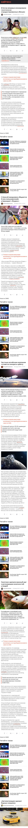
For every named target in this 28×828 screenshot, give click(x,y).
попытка (19, 441)
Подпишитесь (5, 60)
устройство (16, 723)
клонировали (23, 72)
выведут (21, 507)
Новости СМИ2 (4, 133)
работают (13, 284)
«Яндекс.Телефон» (14, 278)
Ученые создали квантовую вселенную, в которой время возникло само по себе (15, 79)
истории (24, 37)
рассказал (19, 245)
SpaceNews (21, 404)
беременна (20, 125)
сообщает (6, 84)
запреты (15, 37)
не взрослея (4, 632)
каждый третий (14, 250)
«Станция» (21, 277)
